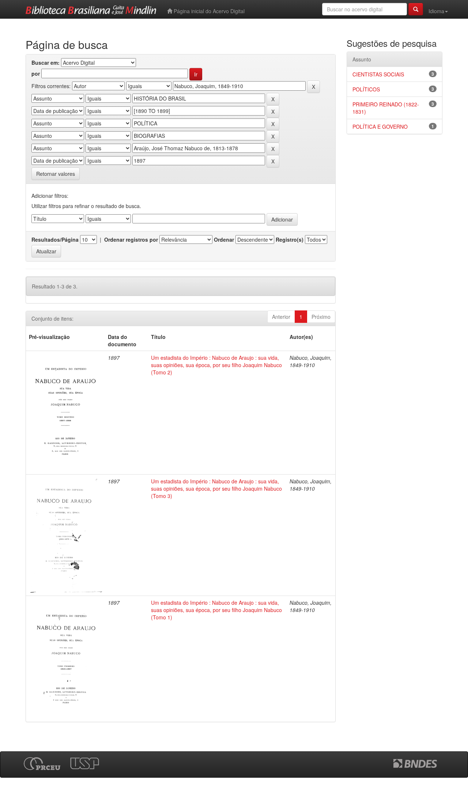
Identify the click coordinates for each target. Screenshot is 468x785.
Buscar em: (45, 62)
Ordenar (224, 239)
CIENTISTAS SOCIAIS (378, 74)
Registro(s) (289, 239)
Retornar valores (55, 173)
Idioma (436, 11)
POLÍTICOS (366, 89)
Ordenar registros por (131, 239)
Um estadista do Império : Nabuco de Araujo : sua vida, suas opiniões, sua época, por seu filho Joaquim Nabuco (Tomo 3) (216, 488)
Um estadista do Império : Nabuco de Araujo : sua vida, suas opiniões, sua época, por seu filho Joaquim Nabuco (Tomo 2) (216, 365)
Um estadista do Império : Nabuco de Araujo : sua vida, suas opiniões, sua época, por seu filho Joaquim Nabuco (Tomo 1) (216, 610)
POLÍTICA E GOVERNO (380, 126)
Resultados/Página (55, 239)
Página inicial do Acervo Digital (208, 11)
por (35, 73)
